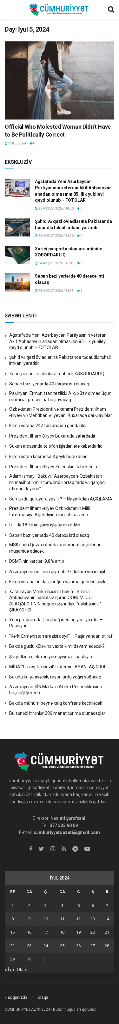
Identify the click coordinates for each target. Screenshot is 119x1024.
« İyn (9, 969)
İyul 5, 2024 (17, 143)
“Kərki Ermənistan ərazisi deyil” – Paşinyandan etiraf (61, 636)
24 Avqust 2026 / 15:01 (56, 263)
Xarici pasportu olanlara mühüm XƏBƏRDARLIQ (56, 373)
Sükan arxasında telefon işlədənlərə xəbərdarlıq (55, 446)
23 (29, 945)
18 (62, 932)
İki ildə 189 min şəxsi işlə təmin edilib (44, 524)
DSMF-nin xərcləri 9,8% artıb (36, 561)
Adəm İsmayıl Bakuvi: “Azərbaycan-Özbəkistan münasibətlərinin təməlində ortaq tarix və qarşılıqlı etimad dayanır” (58, 482)
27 (92, 945)
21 (107, 932)
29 (12, 959)
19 (78, 932)
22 (12, 945)
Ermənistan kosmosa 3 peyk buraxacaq (48, 456)
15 (12, 932)
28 (107, 945)
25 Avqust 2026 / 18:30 (56, 208)
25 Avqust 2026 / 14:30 (56, 235)
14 (107, 919)
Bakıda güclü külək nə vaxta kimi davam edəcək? (57, 646)
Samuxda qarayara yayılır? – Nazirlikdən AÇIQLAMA (60, 498)
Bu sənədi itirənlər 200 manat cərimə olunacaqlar (57, 713)
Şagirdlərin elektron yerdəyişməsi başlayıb (50, 656)
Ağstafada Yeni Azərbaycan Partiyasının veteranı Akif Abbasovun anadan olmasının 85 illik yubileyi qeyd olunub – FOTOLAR (58, 341)
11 (62, 919)
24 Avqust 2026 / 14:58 (56, 290)
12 (78, 919)
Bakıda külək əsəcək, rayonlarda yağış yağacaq (55, 676)
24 (45, 945)
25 (62, 945)
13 (92, 919)
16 (29, 932)
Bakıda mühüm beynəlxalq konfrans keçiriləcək (55, 703)
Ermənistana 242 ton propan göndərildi (47, 425)
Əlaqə (42, 997)
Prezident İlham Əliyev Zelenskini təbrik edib (53, 466)
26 (78, 945)
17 (45, 932)
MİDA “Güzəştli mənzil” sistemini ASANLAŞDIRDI (57, 666)
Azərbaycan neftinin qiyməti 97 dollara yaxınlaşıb (58, 571)
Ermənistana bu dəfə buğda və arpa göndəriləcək (57, 581)
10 (45, 919)
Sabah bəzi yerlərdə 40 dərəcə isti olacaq (49, 383)
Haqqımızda (16, 997)
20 (92, 932)
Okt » (22, 969)
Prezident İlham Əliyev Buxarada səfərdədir (52, 435)
